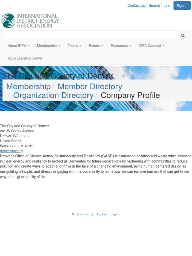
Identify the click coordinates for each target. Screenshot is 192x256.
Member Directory (90, 86)
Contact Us (136, 5)
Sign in (182, 5)
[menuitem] (137, 4)
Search (154, 5)
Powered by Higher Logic (96, 214)
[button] (18, 45)
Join (167, 5)
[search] (183, 35)
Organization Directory (53, 94)
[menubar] (150, 4)
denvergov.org (11, 150)
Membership (28, 86)
